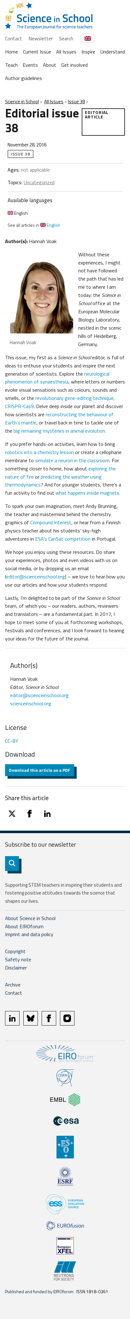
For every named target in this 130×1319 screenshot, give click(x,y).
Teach (11, 65)
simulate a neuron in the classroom (72, 460)
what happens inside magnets (87, 493)
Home (11, 51)
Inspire (88, 51)
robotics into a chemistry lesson (39, 452)
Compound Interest (50, 522)
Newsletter (40, 38)
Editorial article (96, 114)
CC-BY (11, 741)
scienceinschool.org (30, 703)
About (49, 65)
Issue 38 (76, 101)
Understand (112, 51)
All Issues (66, 51)
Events (30, 65)
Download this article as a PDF (39, 770)
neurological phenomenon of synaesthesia (57, 378)
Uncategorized (39, 182)
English (20, 213)
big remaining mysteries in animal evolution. (60, 431)
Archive (13, 984)
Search (66, 38)
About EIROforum (24, 926)
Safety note (18, 959)
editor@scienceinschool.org (35, 576)
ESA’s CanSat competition (63, 539)
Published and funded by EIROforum (39, 1291)
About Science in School (30, 918)
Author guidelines (23, 78)
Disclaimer (16, 967)
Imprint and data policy (29, 934)
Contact (13, 38)
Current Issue (37, 51)
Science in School (22, 101)
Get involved (74, 65)
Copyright (15, 951)
